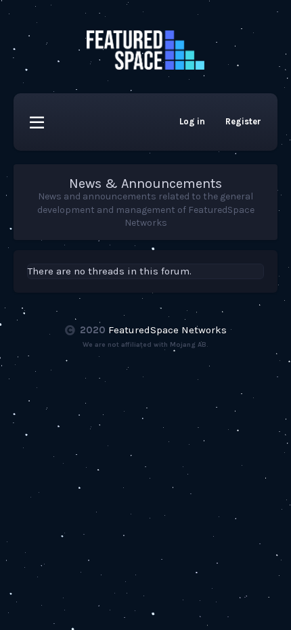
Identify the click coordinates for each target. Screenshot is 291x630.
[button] (37, 122)
